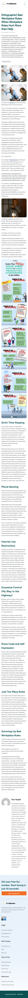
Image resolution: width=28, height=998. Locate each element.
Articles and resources (7, 984)
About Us (4, 952)
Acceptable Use (5, 933)
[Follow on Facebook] (5, 919)
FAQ (2, 949)
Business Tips (6, 61)
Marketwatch (14, 160)
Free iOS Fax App (6, 972)
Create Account (5, 946)
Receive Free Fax (6, 962)
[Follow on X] (2, 919)
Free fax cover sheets (7, 981)
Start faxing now (14, 893)
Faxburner (12, 102)
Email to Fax (4, 968)
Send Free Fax (5, 965)
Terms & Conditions (6, 930)
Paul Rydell (5, 32)
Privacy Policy (5, 936)
